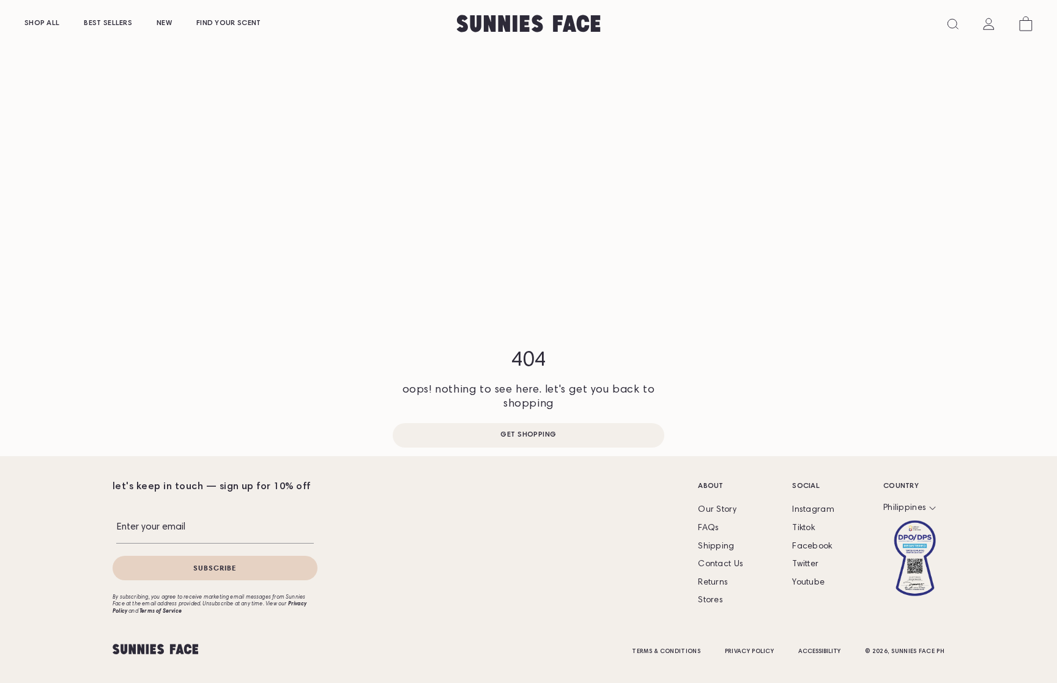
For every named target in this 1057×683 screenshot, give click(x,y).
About (711, 486)
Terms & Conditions (666, 652)
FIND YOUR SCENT (228, 23)
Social (806, 486)
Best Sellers (108, 23)
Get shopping (528, 434)
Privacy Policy (749, 652)
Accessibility (819, 652)
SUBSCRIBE (215, 567)
